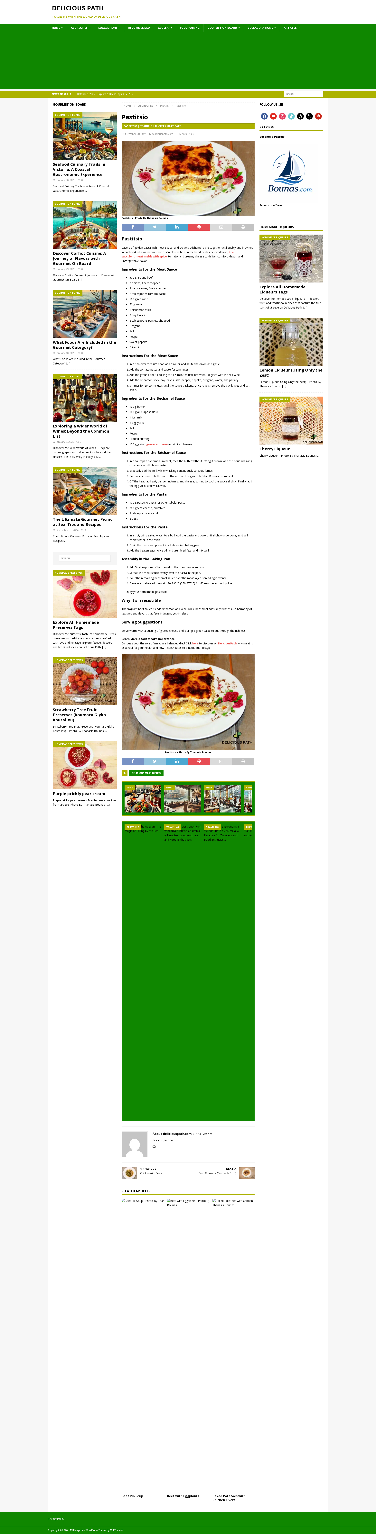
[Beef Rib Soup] (143, 1345)
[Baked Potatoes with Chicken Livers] (233, 1345)
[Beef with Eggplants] (188, 1345)
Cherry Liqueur (274, 449)
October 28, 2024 (136, 134)
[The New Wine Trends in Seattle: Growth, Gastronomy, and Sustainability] (143, 798)
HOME (56, 28)
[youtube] (273, 116)
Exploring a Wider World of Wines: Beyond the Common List (81, 431)
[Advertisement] (188, 61)
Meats (183, 134)
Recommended (139, 28)
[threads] (300, 116)
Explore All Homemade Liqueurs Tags (282, 289)
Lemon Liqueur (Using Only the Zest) (291, 372)
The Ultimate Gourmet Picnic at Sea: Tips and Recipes (82, 522)
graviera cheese (157, 444)
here (195, 643)
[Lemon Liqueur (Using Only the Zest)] (291, 342)
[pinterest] (318, 116)
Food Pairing (190, 28)
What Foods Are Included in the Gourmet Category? (84, 345)
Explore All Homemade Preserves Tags (76, 625)
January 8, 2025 (65, 442)
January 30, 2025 (65, 180)
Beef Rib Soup (132, 1496)
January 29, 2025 (65, 269)
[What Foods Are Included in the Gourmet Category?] (85, 314)
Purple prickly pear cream (79, 793)
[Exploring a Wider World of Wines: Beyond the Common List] (85, 398)
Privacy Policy (56, 1519)
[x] (309, 116)
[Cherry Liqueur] (291, 420)
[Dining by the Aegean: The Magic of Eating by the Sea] (143, 971)
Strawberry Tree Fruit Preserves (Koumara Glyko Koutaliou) (79, 714)
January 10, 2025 (65, 353)
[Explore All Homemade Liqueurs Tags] (291, 259)
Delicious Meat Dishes (146, 773)
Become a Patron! (272, 137)
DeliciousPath (227, 643)
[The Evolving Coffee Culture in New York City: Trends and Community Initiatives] (222, 798)
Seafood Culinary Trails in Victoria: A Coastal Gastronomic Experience (79, 169)
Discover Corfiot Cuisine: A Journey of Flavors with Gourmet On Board (79, 258)
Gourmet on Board (222, 28)
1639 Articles (204, 1134)
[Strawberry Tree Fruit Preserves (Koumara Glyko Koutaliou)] (85, 681)
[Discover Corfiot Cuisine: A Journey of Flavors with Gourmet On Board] (85, 225)
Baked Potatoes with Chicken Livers (229, 1498)
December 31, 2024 (67, 530)
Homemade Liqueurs (276, 227)
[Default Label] (282, 116)
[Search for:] (303, 94)
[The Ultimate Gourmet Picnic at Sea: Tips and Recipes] (85, 491)
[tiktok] (291, 116)
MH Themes (116, 1530)
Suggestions (108, 28)
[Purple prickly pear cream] (85, 765)
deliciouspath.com (162, 134)
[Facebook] (264, 116)
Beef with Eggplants (183, 1496)
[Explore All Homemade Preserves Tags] (85, 594)
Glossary (165, 28)
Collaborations (260, 28)
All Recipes (79, 28)
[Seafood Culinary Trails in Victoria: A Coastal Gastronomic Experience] (85, 136)
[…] (87, 191)
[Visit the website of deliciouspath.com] (154, 1147)
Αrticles (290, 28)
